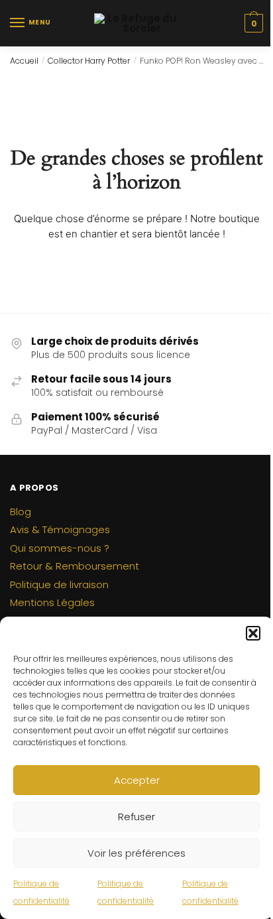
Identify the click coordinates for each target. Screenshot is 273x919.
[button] (253, 633)
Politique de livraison (59, 584)
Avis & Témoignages (60, 529)
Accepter (137, 780)
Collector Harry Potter (89, 60)
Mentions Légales (52, 602)
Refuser (136, 817)
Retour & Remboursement (74, 566)
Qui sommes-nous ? (59, 548)
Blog (20, 512)
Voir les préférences (136, 853)
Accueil (24, 60)
